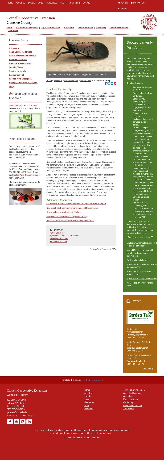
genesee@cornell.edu (17, 412)
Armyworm (14, 48)
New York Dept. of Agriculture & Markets (63, 212)
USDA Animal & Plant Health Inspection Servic (66, 216)
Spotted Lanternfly (17, 71)
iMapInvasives (15, 105)
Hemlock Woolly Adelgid (20, 63)
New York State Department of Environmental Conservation (72, 208)
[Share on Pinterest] (115, 84)
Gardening (101, 28)
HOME (9, 28)
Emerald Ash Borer (18, 60)
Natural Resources (71, 81)
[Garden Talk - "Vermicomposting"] (140, 319)
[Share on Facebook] (106, 84)
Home (10, 3)
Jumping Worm (16, 67)
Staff (63, 3)
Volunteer (74, 3)
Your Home (13, 30)
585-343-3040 (18, 406)
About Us (20, 3)
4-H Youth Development (27, 28)
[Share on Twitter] (109, 84)
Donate (86, 3)
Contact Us (138, 3)
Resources (51, 3)
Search (124, 3)
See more (147, 368)
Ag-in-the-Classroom (50, 28)
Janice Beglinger (57, 233)
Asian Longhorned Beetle (20, 52)
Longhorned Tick (16, 75)
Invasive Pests (85, 81)
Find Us (123, 9)
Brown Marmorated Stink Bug (22, 56)
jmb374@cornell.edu (59, 239)
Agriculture (69, 28)
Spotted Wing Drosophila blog (25, 175)
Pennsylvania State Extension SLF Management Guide (70, 221)
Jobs (40, 3)
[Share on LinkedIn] (112, 84)
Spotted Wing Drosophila (20, 79)
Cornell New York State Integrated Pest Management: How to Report (76, 204)
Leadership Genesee (119, 28)
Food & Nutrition (85, 28)
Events (31, 3)
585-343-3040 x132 (58, 241)
